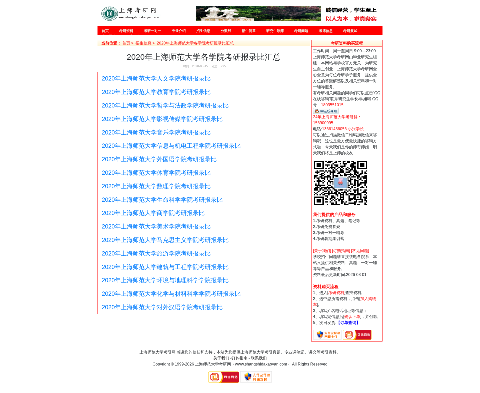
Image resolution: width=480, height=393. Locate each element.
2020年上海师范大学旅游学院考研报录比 (156, 253)
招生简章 (249, 31)
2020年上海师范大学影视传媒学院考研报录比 (162, 119)
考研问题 (301, 31)
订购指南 (240, 358)
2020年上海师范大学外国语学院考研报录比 (159, 159)
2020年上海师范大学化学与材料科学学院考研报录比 (171, 293)
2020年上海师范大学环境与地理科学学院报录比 (165, 280)
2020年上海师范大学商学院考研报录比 (153, 213)
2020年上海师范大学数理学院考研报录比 (156, 186)
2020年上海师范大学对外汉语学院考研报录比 (162, 307)
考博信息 (326, 31)
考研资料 (126, 31)
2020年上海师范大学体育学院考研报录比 (156, 172)
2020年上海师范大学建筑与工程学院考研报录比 (165, 267)
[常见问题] (360, 250)
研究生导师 (275, 31)
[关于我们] (322, 250)
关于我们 (221, 358)
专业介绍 (179, 31)
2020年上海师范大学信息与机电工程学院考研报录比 (171, 145)
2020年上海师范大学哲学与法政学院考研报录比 (165, 105)
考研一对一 (152, 31)
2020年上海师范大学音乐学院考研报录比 (156, 132)
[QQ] (325, 110)
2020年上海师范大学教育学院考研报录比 (156, 91)
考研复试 (350, 31)
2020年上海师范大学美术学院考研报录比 (156, 226)
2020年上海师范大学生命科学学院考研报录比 (162, 199)
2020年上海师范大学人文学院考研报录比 (156, 78)
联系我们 (259, 358)
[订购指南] (341, 250)
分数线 (226, 31)
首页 (105, 31)
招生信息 (203, 31)
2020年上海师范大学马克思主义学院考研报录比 (165, 239)
